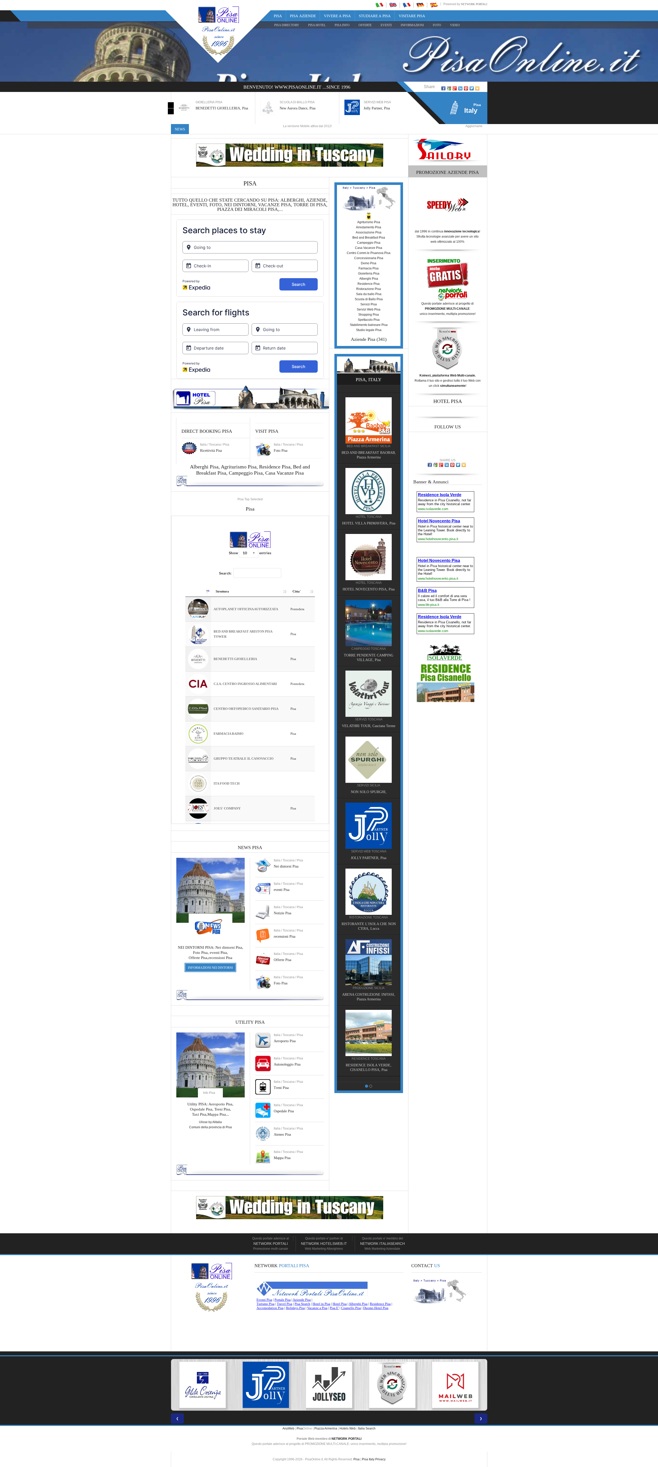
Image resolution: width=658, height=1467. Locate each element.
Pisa (278, 16)
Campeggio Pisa (246, 473)
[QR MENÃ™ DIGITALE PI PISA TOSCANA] (392, 1385)
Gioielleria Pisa (368, 273)
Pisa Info (342, 25)
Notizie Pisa (282, 913)
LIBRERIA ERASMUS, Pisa (369, 581)
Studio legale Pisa (368, 330)
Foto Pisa (280, 983)
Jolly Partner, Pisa (293, 108)
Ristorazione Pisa (368, 289)
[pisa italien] (420, 4)
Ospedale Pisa (284, 1111)
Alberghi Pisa (368, 278)
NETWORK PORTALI (346, 1439)
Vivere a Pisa (337, 16)
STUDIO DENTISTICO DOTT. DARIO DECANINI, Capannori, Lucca (368, 651)
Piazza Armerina (325, 1428)
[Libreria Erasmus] (368, 548)
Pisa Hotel (317, 25)
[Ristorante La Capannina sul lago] (368, 968)
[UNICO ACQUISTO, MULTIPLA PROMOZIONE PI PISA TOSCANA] (455, 1385)
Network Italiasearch (382, 1244)
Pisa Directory (286, 25)
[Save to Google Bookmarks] (449, 88)
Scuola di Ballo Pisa (369, 299)
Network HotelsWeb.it (324, 1244)
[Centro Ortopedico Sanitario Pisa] (368, 826)
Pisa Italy (368, 1459)
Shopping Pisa (368, 314)
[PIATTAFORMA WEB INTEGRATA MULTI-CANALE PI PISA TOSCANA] (266, 1385)
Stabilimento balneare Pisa (369, 325)
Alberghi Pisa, (205, 466)
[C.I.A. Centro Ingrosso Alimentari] (368, 897)
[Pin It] (466, 88)
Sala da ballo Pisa (368, 294)
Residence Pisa (274, 466)
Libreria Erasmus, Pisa (380, 108)
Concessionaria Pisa (368, 258)
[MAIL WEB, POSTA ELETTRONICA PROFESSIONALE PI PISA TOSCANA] (329, 1385)
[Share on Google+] (455, 88)
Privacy (380, 1459)
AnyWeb (288, 1428)
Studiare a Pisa (375, 16)
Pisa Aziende (303, 16)
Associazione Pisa (368, 232)
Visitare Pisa (412, 16)
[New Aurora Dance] (368, 760)
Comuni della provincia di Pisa (210, 1127)
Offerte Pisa (282, 960)
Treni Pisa (281, 1088)
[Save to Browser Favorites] (477, 88)
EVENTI (386, 25)
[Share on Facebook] (443, 88)
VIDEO (455, 25)
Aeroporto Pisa (285, 1041)
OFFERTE (365, 25)
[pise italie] (407, 4)
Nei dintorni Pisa (286, 866)
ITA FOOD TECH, (369, 515)
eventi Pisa (281, 890)
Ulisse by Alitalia (210, 1122)
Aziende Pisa (363, 339)
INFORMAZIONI (412, 25)
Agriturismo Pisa (239, 466)
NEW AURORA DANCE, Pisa (368, 793)
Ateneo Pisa (282, 1134)
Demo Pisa (368, 263)
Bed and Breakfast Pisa (368, 237)
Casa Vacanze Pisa (284, 473)
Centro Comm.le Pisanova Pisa (368, 253)
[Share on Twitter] (472, 88)
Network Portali (474, 4)
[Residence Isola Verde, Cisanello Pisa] (368, 412)
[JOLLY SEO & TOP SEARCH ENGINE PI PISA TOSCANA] (202, 1385)
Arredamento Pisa (368, 227)
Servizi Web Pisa (368, 309)
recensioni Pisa (284, 936)
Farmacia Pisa (369, 268)
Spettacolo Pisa (369, 320)
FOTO (437, 25)
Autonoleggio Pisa (287, 1064)
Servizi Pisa (368, 304)
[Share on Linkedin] (460, 88)
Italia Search (367, 1428)
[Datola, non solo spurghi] (368, 690)
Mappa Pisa (282, 1158)
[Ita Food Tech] (368, 482)
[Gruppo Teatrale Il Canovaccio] (368, 1038)
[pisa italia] (379, 4)
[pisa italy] (393, 4)
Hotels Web (348, 1428)
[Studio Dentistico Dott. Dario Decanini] (368, 614)
